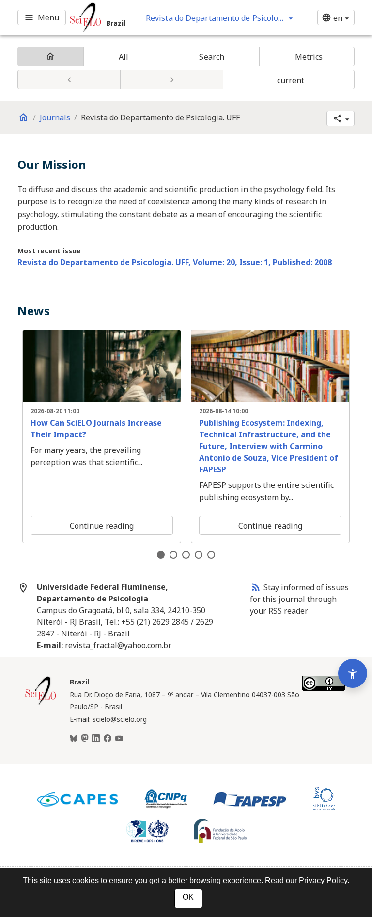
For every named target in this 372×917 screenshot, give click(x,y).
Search (211, 56)
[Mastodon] (84, 739)
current (291, 80)
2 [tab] (173, 555)
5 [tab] (211, 555)
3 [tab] (186, 555)
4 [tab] (198, 555)
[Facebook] (107, 739)
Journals (55, 117)
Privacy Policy (323, 880)
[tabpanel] (101, 436)
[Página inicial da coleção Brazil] (40, 704)
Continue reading (102, 525)
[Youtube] (119, 739)
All (123, 56)
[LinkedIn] (96, 739)
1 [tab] (161, 555)
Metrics (309, 56)
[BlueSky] (74, 739)
